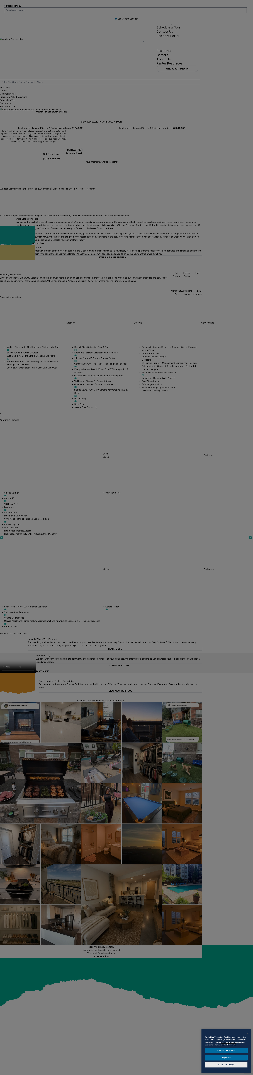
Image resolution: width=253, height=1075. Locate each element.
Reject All (226, 1058)
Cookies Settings (226, 1065)
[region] (226, 1051)
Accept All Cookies (226, 1050)
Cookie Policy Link (228, 1045)
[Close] (247, 1033)
